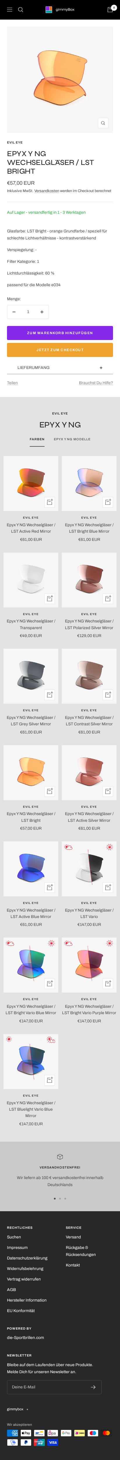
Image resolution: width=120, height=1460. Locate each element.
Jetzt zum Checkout (60, 350)
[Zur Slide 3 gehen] (65, 1199)
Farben (37, 439)
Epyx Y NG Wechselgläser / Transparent (31, 624)
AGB (11, 1290)
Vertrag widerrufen (24, 1279)
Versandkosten (46, 191)
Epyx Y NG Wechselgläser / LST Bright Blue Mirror (89, 528)
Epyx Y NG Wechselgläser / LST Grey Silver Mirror (31, 720)
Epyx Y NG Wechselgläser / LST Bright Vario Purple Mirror (89, 1009)
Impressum (17, 1247)
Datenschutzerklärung (27, 1258)
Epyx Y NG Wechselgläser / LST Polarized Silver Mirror (89, 624)
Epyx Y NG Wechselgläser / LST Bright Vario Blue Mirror (31, 1009)
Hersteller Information (27, 1300)
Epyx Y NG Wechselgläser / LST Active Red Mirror (31, 528)
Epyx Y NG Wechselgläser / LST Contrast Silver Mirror (89, 720)
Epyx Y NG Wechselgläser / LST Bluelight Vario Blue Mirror (31, 1109)
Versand (73, 1237)
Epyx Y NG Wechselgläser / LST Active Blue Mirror (31, 913)
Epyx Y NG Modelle (72, 439)
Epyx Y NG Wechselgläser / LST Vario (89, 913)
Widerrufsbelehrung (25, 1268)
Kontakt (73, 1265)
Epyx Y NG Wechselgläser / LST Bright (31, 817)
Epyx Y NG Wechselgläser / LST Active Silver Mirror (89, 817)
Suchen (14, 1237)
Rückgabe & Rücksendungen (81, 1251)
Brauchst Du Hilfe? (96, 383)
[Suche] (20, 9)
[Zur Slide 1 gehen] (55, 1199)
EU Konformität (21, 1311)
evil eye (15, 142)
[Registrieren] (93, 1387)
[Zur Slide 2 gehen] (60, 1199)
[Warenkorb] (110, 9)
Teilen (12, 383)
